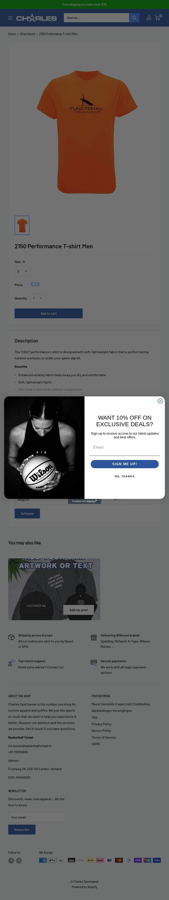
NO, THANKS (125, 476)
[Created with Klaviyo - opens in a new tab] (84, 501)
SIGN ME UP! (124, 464)
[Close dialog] (160, 400)
